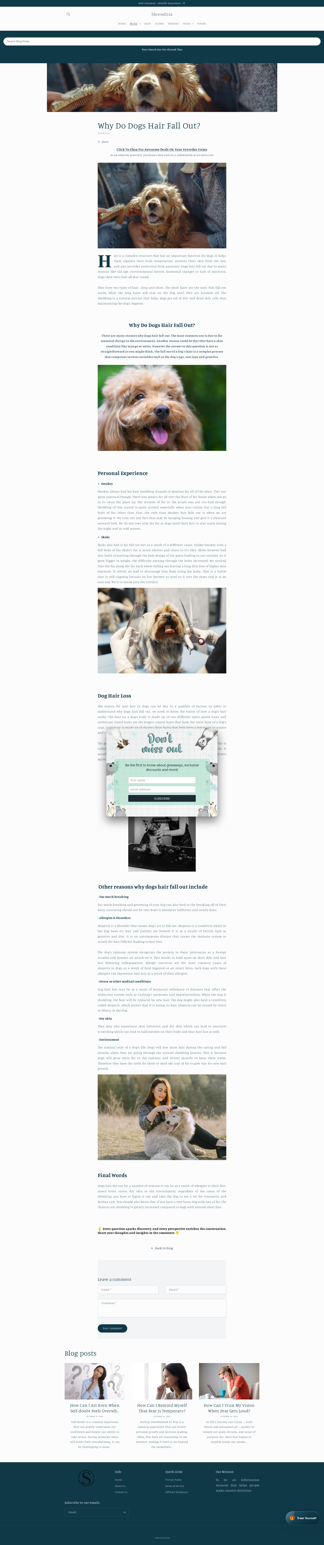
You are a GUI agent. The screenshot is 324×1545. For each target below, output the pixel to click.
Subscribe (162, 798)
